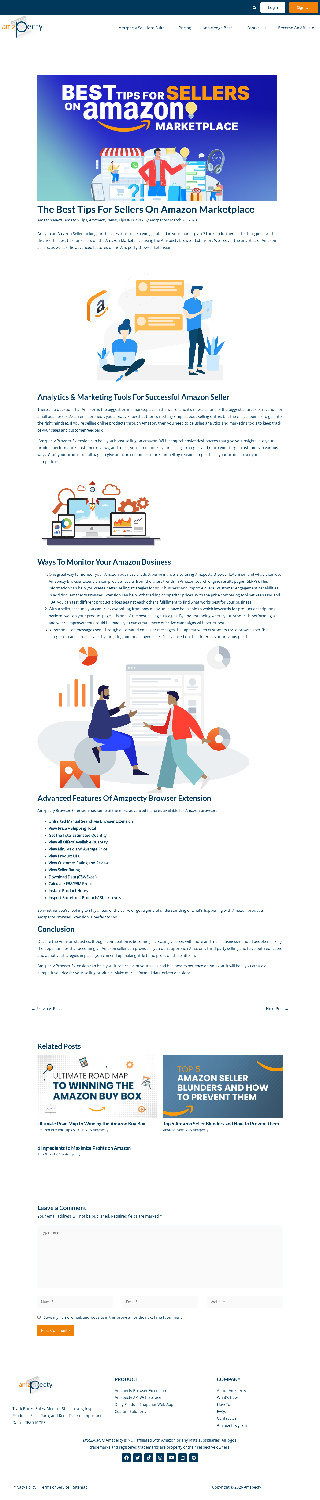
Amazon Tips (75, 220)
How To (223, 1404)
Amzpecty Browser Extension (186, 240)
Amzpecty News (103, 220)
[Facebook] (126, 1457)
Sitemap (80, 1487)
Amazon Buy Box (50, 1130)
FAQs (221, 1411)
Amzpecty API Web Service (138, 1397)
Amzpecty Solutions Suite (142, 27)
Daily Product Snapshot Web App (144, 1404)
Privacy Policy (24, 1487)
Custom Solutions (130, 1411)
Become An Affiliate (296, 27)
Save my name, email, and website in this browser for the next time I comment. (113, 1317)
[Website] (245, 1302)
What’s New (227, 1397)
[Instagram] (160, 1457)
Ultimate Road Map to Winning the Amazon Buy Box (91, 1123)
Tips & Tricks (130, 220)
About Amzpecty (231, 1390)
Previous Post (46, 1008)
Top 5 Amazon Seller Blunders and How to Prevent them (221, 1123)
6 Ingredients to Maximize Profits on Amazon (84, 1148)
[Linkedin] (182, 1457)
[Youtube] (171, 1457)
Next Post (277, 1008)
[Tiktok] (148, 1457)
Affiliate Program (232, 1425)
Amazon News (50, 220)
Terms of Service (54, 1487)
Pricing (185, 27)
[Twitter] (137, 1457)
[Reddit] (193, 1457)
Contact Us (256, 27)
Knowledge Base (218, 27)
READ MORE (35, 1422)
